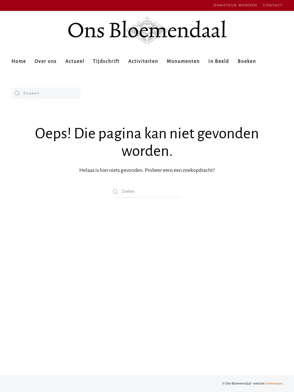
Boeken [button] (247, 61)
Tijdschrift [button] (106, 61)
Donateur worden (235, 5)
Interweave (274, 383)
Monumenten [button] (183, 61)
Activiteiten (143, 61)
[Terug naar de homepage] (147, 30)
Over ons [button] (46, 61)
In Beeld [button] (218, 61)
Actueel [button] (74, 61)
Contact (273, 5)
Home (18, 61)
